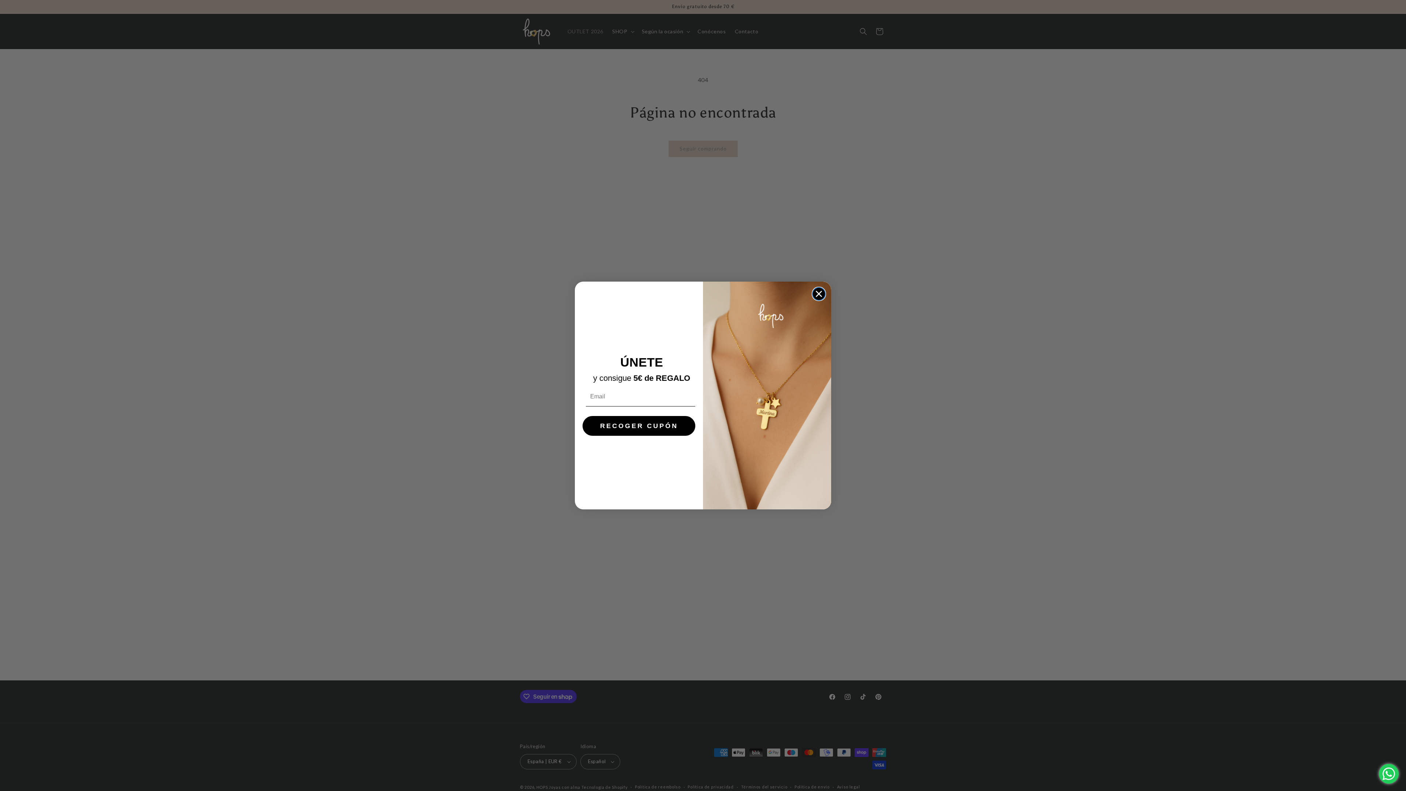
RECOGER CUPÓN (639, 426)
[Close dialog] (818, 293)
